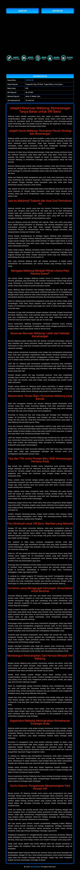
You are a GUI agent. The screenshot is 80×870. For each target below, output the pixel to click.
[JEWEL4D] (40, 6)
